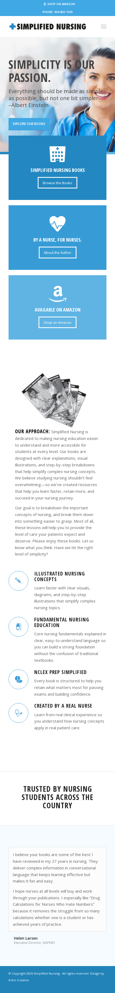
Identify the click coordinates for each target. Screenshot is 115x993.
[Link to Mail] (102, 986)
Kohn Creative (19, 980)
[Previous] (89, 852)
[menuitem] (59, 4)
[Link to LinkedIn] (94, 986)
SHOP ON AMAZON (61, 4)
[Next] (101, 852)
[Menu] (103, 26)
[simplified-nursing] (48, 26)
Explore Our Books (29, 123)
